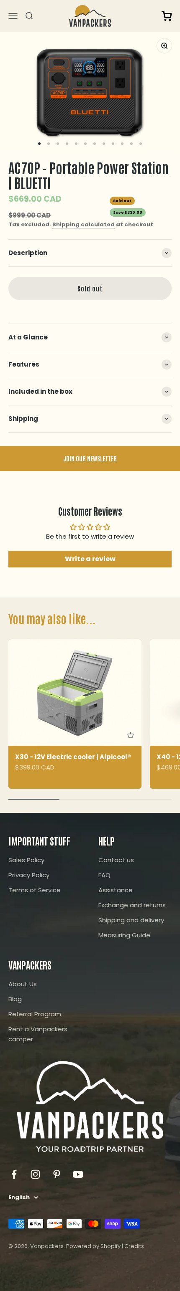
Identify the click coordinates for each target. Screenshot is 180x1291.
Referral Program (34, 1014)
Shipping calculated (83, 224)
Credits (134, 1246)
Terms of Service (34, 890)
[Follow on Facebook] (14, 1174)
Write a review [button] (90, 559)
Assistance (115, 890)
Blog (15, 999)
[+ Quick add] (130, 734)
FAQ (104, 875)
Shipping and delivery (131, 920)
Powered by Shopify (93, 1246)
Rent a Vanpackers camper (37, 1034)
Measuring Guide (124, 935)
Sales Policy (26, 860)
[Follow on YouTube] (78, 1174)
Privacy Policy (28, 875)
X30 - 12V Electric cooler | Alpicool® (73, 756)
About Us (22, 984)
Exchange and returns (132, 905)
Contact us (116, 860)
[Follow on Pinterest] (56, 1174)
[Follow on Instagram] (35, 1174)
